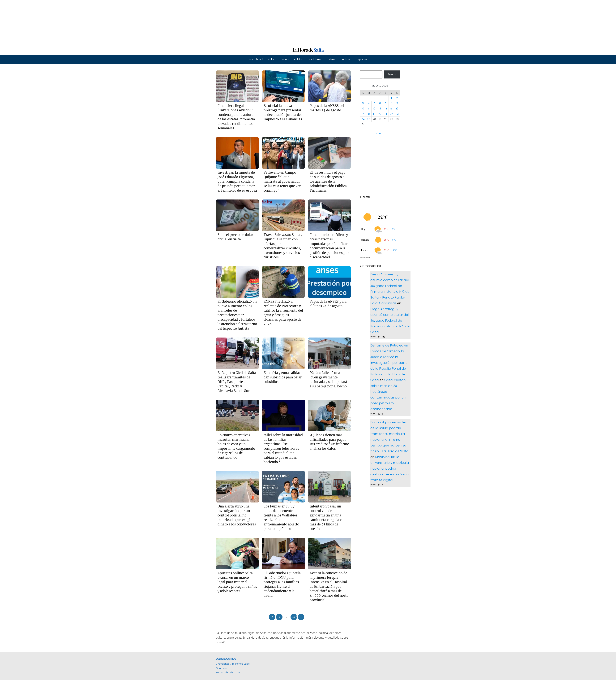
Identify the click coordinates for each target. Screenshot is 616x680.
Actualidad (256, 59)
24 (362, 119)
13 (380, 109)
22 (391, 114)
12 (374, 109)
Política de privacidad (228, 672)
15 (391, 109)
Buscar (392, 74)
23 (397, 114)
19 (374, 114)
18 (369, 114)
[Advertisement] (96, 22)
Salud (271, 59)
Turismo (331, 59)
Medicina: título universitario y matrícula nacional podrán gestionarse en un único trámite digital (389, 468)
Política (298, 59)
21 (386, 114)
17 (363, 114)
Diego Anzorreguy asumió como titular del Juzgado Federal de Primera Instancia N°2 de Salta (390, 320)
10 (363, 109)
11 (368, 109)
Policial (346, 59)
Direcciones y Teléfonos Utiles (233, 663)
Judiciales (315, 59)
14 (386, 109)
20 (379, 114)
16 (397, 109)
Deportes (361, 59)
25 (368, 119)
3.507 (294, 617)
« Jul (378, 133)
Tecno (285, 59)
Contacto (221, 668)
